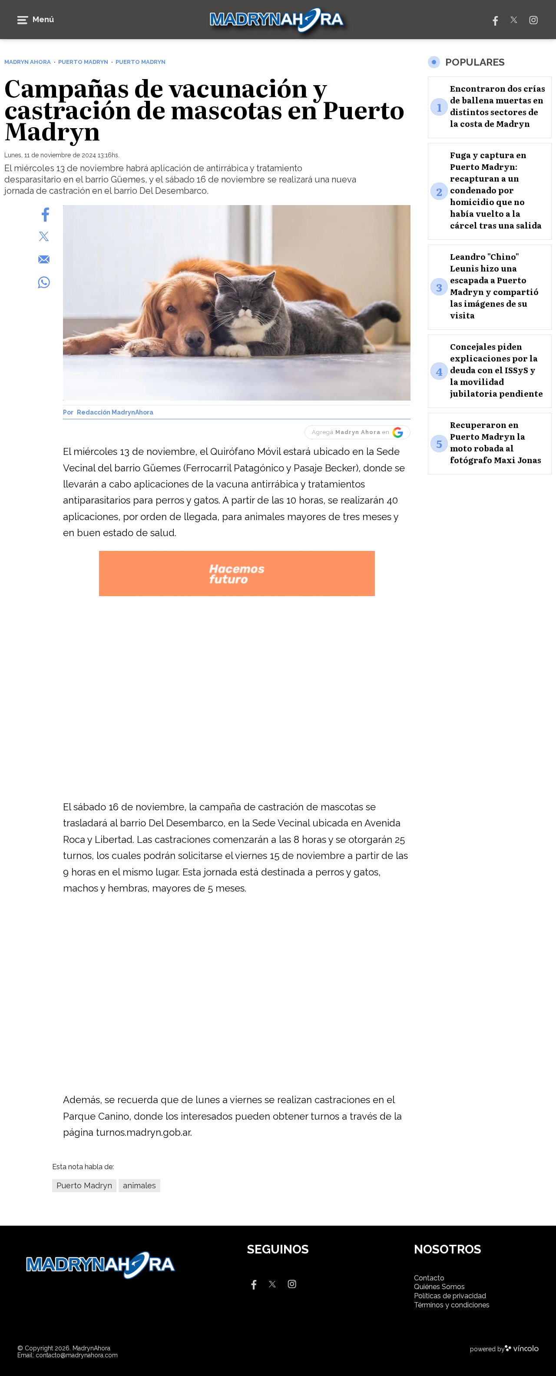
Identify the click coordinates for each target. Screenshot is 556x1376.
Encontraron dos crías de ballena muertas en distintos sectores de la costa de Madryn (497, 106)
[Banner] (237, 594)
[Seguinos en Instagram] (533, 19)
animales (139, 1185)
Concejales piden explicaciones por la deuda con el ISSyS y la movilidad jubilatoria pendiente (496, 370)
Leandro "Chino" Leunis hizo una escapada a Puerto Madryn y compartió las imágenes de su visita (494, 286)
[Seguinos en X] (514, 19)
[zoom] (236, 303)
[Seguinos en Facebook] (494, 19)
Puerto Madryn (84, 1185)
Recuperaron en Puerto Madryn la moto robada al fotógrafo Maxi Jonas (495, 442)
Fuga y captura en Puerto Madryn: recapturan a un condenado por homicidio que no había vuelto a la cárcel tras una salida (496, 190)
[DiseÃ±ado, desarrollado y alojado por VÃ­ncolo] (522, 1349)
